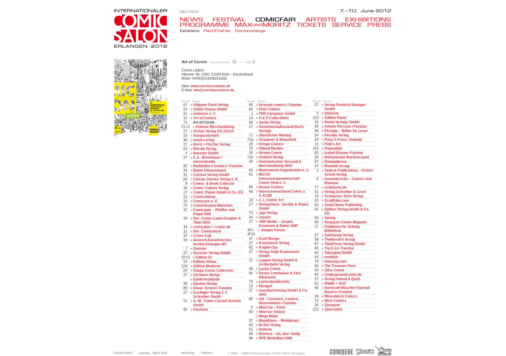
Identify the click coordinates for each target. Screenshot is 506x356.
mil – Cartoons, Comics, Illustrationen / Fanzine (279, 301)
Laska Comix (270, 269)
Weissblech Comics (341, 296)
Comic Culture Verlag (211, 188)
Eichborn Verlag (206, 275)
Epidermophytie (206, 279)
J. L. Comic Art (271, 200)
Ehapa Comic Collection (213, 270)
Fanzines (200, 309)
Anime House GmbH (210, 109)
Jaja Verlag (268, 213)
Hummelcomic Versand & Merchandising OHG (280, 164)
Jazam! (265, 217)
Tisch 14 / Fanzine (339, 248)
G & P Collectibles (274, 118)
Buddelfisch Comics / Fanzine (217, 166)
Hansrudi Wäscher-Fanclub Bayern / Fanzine (347, 290)
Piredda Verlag (336, 135)
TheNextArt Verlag (339, 239)
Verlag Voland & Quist (342, 279)
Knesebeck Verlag (274, 243)
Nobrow (265, 329)
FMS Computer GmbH (277, 114)
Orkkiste (331, 113)
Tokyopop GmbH (338, 253)
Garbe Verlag (270, 122)
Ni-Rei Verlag (270, 325)
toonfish (331, 257)
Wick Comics (335, 301)
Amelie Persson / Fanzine (345, 126)
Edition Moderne (207, 266)
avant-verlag (203, 140)
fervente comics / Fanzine (280, 105)
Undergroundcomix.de (343, 275)
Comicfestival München (213, 205)
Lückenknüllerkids (274, 282)
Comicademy (204, 197)
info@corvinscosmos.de (214, 90)
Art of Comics (204, 118)
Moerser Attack (272, 312)
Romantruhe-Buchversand (346, 157)
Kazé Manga (269, 239)
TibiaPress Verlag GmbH (344, 244)
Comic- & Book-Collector (214, 184)
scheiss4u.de (335, 187)
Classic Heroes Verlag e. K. (216, 179)
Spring (329, 218)
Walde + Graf (335, 283)
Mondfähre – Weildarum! (279, 321)
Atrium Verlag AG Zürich (213, 131)
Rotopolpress (335, 162)
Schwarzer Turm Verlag (343, 196)
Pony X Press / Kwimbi (343, 140)
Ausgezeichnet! (206, 136)
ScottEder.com (336, 200)
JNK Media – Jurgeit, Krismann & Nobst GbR (278, 224)
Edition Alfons (204, 262)
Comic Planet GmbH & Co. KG (218, 192)
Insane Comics (271, 187)
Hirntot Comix (270, 153)
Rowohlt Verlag (336, 166)
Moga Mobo (268, 316)
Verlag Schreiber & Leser (345, 192)
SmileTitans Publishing (343, 205)
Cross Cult (202, 236)
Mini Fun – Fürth (272, 307)
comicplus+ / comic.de (211, 227)
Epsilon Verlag (205, 284)
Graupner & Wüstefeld (277, 140)
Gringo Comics (271, 144)
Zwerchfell (333, 309)
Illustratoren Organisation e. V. (284, 170)
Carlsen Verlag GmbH (211, 175)
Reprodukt (333, 148)
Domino (199, 249)
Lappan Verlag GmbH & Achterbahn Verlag (278, 262)
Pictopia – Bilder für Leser (346, 131)
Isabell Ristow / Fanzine (343, 153)
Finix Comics (270, 109)
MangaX (265, 286)
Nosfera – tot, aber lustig (279, 334)
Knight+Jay (268, 247)
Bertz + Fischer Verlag (211, 144)
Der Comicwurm (207, 231)
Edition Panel (335, 118)
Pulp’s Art (332, 144)
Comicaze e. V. (205, 201)
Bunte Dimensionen (209, 170)
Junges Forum (273, 230)
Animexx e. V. (204, 114)
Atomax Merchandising (215, 127)
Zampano (332, 305)
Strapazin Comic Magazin (345, 222)
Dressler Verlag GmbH (212, 253)
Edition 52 (204, 257)
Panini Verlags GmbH (342, 122)
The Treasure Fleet (339, 266)
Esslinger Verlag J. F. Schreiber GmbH (210, 294)
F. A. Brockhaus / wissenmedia (207, 159)
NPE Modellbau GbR (275, 338)
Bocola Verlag (204, 149)
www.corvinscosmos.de (210, 86)
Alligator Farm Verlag (210, 105)
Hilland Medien (271, 148)
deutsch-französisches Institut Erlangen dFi (212, 242)
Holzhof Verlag (271, 157)
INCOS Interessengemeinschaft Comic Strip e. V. (279, 178)
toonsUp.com (335, 261)
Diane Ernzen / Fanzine (212, 288)
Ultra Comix (334, 270)
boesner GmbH (205, 153)
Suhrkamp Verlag (338, 235)
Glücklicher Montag (275, 135)
